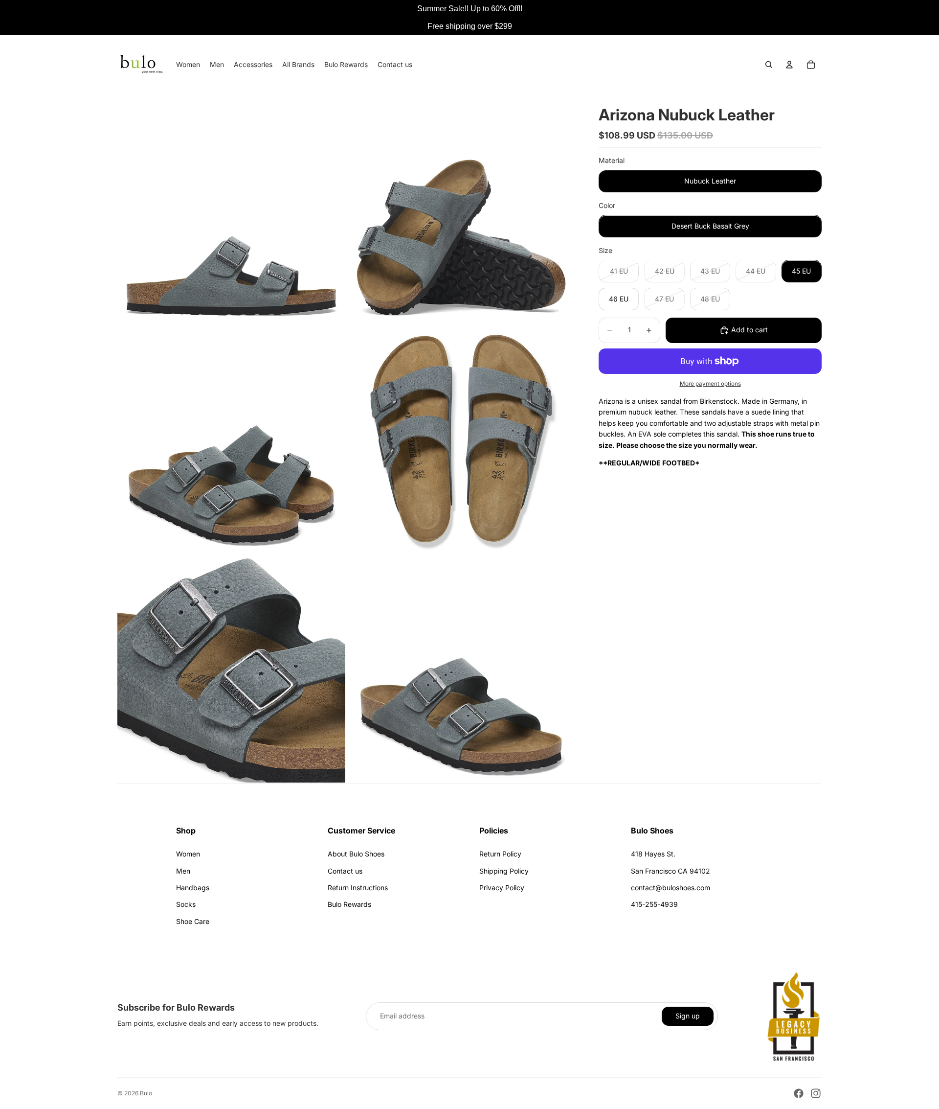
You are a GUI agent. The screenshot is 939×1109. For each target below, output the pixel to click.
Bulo (146, 1093)
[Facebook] (799, 1093)
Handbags (192, 887)
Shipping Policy (504, 871)
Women (188, 854)
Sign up (687, 1016)
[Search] (769, 64)
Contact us (345, 871)
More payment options (710, 384)
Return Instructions (358, 887)
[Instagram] (816, 1093)
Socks (186, 904)
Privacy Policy (501, 887)
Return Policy (500, 854)
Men (183, 871)
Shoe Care (192, 921)
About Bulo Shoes (356, 854)
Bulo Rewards (349, 904)
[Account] (789, 64)
